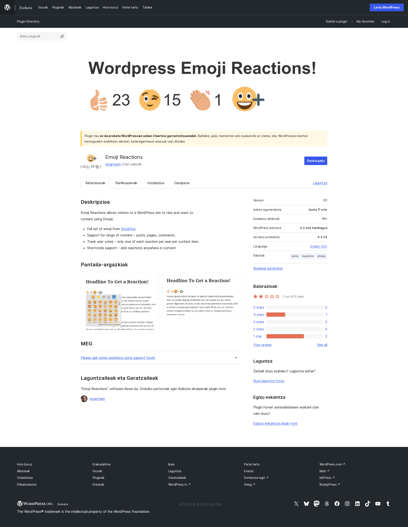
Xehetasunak (95, 183)
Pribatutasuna (26, 484)
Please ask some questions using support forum (118, 358)
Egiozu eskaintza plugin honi (275, 423)
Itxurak (97, 471)
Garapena (181, 183)
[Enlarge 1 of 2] (153, 278)
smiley (321, 256)
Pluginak (99, 477)
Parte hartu (252, 464)
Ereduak (98, 484)
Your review (262, 345)
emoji (295, 256)
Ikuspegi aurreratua (268, 268)
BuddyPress (330, 484)
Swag (249, 484)
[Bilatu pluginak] (62, 36)
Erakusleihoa (101, 464)
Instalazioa (155, 183)
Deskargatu (315, 160)
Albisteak (23, 471)
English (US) (318, 246)
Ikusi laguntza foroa (268, 381)
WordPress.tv (179, 484)
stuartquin (113, 164)
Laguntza (320, 183)
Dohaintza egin (256, 477)
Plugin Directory (28, 21)
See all (322, 345)
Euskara (63, 504)
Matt (325, 471)
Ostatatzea (25, 477)
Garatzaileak (177, 477)
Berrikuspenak (126, 183)
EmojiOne (128, 229)
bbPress (327, 477)
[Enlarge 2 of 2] (235, 278)
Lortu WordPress (387, 7)
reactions (308, 256)
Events (249, 471)
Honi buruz (24, 464)
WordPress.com (332, 464)
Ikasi (171, 464)
